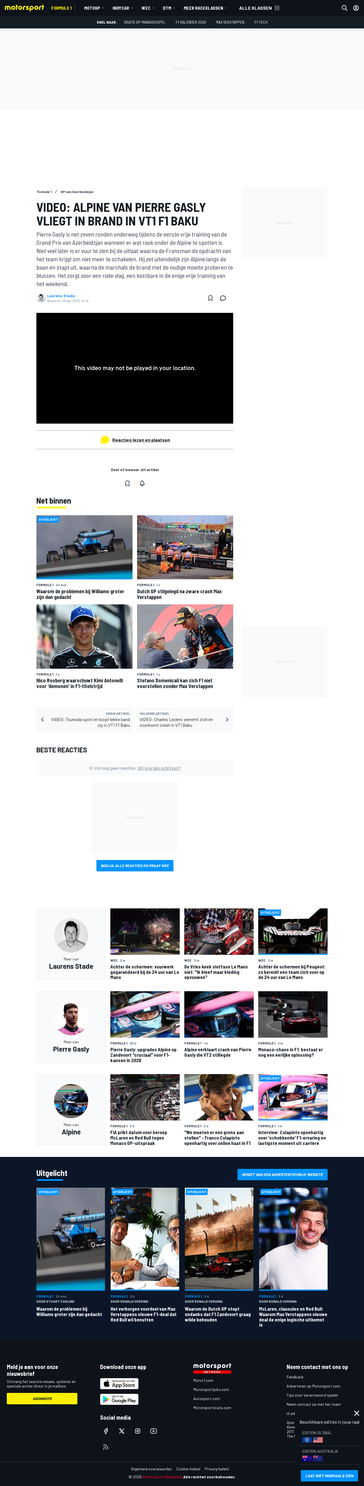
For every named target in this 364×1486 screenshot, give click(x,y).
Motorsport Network (162, 1476)
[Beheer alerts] (142, 483)
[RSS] (105, 1447)
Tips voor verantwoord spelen (312, 1395)
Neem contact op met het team (314, 1404)
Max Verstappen (230, 22)
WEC (146, 8)
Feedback (295, 1376)
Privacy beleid (217, 1468)
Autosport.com (206, 1398)
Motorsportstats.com (212, 1407)
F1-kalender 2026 (191, 22)
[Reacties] (224, 298)
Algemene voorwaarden (151, 1468)
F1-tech (261, 22)
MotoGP (92, 8)
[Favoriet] (210, 298)
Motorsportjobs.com (211, 1389)
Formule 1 (61, 8)
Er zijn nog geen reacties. (135, 768)
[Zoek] (344, 8)
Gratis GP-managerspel (145, 22)
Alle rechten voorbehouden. (209, 1476)
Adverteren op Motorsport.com (313, 1386)
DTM (167, 8)
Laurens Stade (61, 296)
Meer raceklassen (203, 8)
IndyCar (121, 8)
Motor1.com (203, 1380)
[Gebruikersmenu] (356, 8)
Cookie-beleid (188, 1468)
